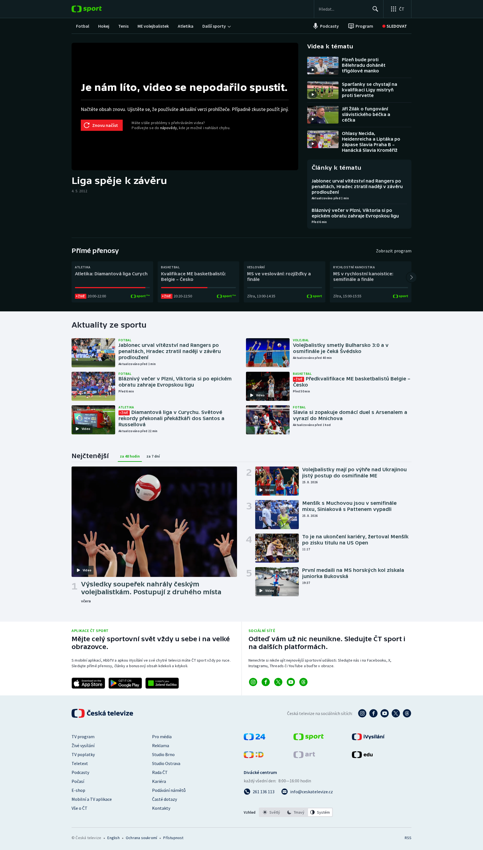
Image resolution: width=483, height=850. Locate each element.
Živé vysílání (83, 745)
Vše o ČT (79, 808)
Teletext (80, 763)
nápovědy (168, 127)
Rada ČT (160, 772)
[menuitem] (83, 26)
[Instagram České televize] (362, 713)
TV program (83, 736)
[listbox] (296, 812)
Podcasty (80, 772)
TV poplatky (83, 754)
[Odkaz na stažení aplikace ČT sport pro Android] (125, 683)
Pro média (162, 736)
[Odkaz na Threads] (303, 682)
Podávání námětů (169, 790)
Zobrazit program (393, 250)
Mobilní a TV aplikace (92, 799)
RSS (408, 837)
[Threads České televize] (406, 713)
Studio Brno (163, 754)
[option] (271, 812)
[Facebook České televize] (373, 713)
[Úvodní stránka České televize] (103, 713)
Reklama (160, 745)
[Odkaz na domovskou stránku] (95, 9)
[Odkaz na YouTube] (290, 682)
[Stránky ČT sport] (308, 738)
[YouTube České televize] (384, 713)
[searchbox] (343, 9)
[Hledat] (375, 9)
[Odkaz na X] (278, 682)
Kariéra (159, 781)
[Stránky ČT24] (254, 738)
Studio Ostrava (166, 763)
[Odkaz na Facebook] (265, 682)
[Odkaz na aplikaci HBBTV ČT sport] (162, 683)
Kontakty (161, 808)
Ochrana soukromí (141, 837)
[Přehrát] (312, 70)
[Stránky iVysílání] (368, 738)
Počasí (78, 781)
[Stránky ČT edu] (362, 756)
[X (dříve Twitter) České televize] (395, 713)
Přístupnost (173, 837)
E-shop (78, 790)
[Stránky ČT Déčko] (254, 756)
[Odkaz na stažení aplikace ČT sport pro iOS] (88, 683)
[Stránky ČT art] (304, 756)
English (113, 837)
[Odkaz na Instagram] (253, 682)
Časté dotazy (164, 799)
